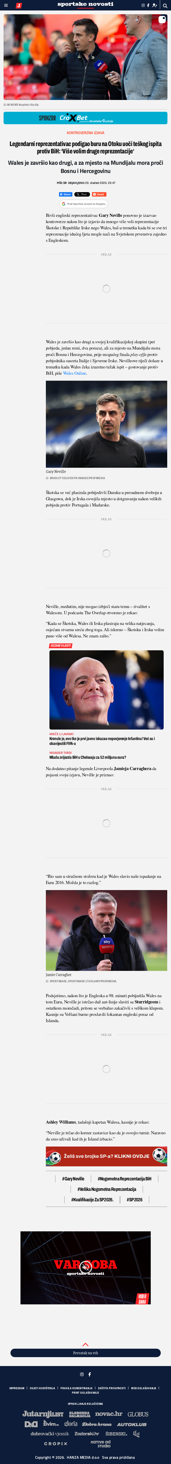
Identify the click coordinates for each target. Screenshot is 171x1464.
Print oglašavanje (85, 1392)
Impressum (16, 1388)
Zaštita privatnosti (112, 1388)
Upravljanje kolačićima (85, 1403)
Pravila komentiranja (77, 1388)
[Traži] (165, 6)
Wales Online (74, 373)
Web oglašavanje (144, 1388)
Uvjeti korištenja (42, 1388)
